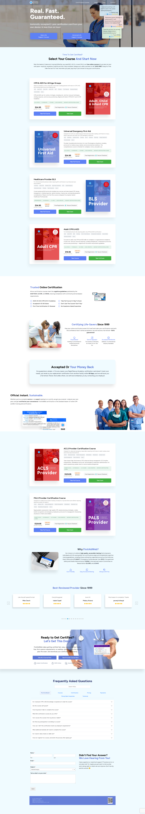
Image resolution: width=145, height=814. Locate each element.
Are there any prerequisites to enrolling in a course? (46, 721)
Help (103, 2)
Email (32, 760)
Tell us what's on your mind (38, 773)
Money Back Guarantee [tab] (68, 696)
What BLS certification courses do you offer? (45, 713)
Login (96, 2)
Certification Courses (82, 2)
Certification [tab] (74, 693)
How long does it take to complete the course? (46, 709)
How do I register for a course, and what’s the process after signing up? (52, 737)
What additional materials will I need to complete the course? (49, 729)
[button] (62, 618)
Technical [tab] (85, 696)
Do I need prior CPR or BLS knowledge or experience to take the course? (52, 701)
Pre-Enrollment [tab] (45, 693)
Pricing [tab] (89, 693)
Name (32, 753)
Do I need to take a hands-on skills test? (43, 733)
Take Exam (70, 113)
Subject (33, 767)
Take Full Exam (100, 258)
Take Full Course (45, 113)
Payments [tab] (103, 693)
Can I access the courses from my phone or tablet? (47, 717)
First (31, 757)
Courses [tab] (60, 693)
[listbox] (53, 769)
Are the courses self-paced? (40, 705)
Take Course (75, 258)
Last (55, 757)
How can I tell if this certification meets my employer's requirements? (51, 725)
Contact (113, 2)
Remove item (73, 769)
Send (33, 789)
